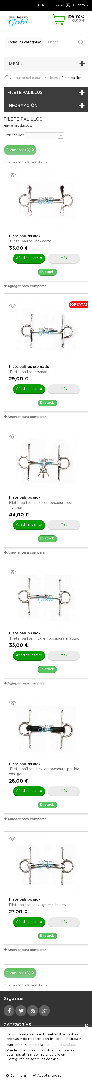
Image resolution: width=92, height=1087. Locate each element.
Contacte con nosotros (48, 5)
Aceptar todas (49, 1075)
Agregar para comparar (26, 286)
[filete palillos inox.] (46, 201)
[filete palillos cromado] (46, 331)
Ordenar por (14, 135)
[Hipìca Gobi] (18, 21)
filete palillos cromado (29, 366)
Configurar (18, 1075)
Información (22, 105)
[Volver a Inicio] (8, 78)
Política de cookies (60, 1044)
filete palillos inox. (25, 236)
